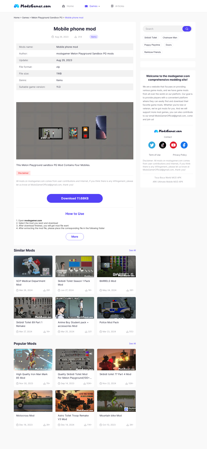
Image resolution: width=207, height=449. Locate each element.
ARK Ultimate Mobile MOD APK (168, 181)
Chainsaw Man (170, 37)
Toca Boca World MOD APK (167, 177)
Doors (169, 44)
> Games (24, 17)
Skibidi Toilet (150, 37)
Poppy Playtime (152, 44)
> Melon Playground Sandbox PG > (47, 17)
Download (74, 198)
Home (17, 17)
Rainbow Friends (152, 52)
